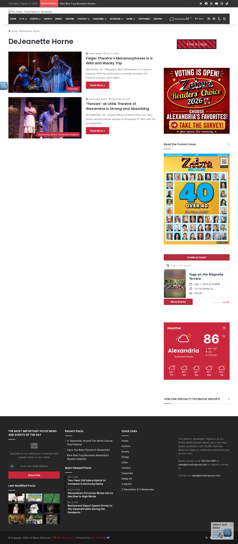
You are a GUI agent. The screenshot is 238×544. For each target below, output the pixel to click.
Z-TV (22, 19)
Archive (157, 19)
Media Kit (127, 478)
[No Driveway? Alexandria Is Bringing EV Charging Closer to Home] (16, 519)
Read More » (97, 85)
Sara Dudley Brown (98, 99)
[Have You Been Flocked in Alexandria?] (16, 498)
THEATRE (69, 19)
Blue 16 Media (99, 537)
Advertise (115, 19)
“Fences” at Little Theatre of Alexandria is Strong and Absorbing (117, 106)
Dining (58, 19)
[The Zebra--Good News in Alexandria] (30, 12)
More (129, 19)
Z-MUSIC (127, 484)
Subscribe (98, 19)
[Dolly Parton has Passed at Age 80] (16, 508)
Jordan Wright (95, 53)
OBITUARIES (144, 19)
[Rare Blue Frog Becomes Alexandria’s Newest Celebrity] (52, 498)
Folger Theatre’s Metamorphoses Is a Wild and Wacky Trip (119, 61)
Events (34, 19)
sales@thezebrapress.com (192, 464)
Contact (82, 19)
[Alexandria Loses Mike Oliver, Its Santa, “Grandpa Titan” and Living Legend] (34, 508)
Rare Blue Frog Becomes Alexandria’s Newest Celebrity (90, 3)
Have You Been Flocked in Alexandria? (88, 449)
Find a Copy (197, 44)
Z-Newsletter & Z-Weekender (138, 489)
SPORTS (48, 19)
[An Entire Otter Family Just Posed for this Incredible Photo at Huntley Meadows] (52, 519)
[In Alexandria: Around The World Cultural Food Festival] (34, 498)
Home (13, 19)
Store (125, 462)
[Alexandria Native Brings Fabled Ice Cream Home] (34, 519)
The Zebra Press (66, 537)
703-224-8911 (208, 460)
